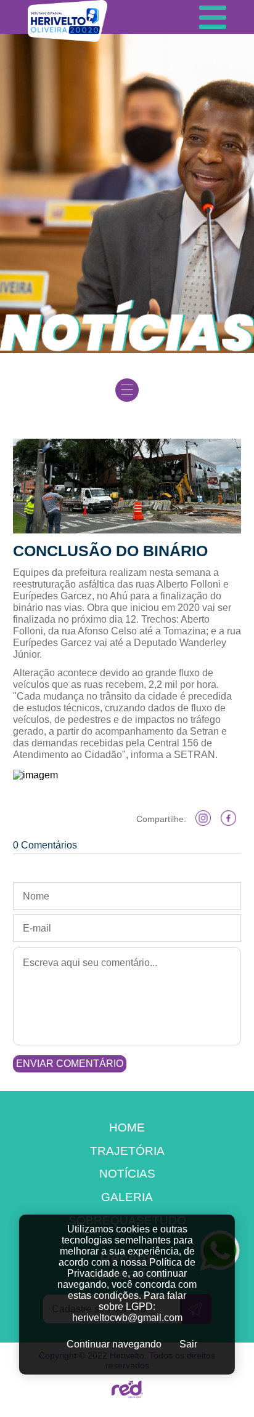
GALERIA (127, 1197)
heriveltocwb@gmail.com (127, 1317)
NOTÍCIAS (127, 1173)
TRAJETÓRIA (127, 1150)
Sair (188, 1344)
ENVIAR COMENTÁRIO (69, 1063)
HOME (127, 1127)
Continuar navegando (114, 1344)
